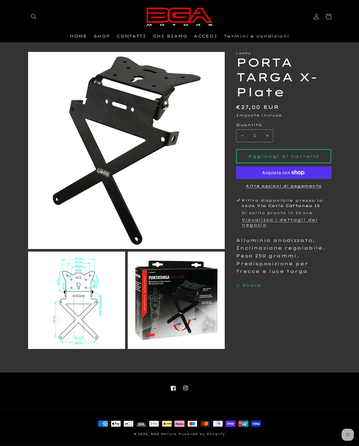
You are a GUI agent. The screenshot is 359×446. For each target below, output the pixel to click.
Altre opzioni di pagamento (284, 186)
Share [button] (251, 285)
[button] (34, 16)
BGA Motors (164, 434)
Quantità (249, 125)
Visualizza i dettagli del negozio (280, 222)
